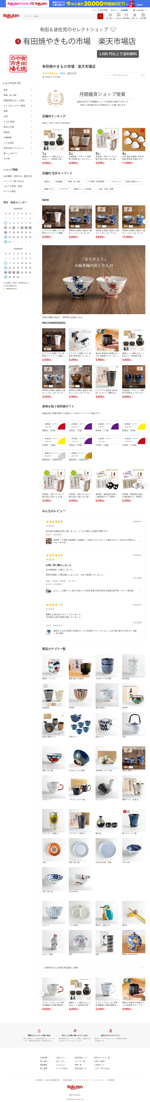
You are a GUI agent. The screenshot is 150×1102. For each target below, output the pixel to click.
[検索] (100, 16)
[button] (139, 10)
